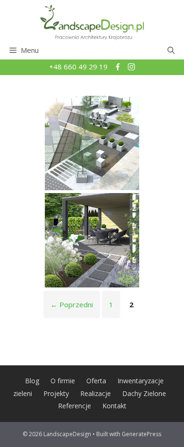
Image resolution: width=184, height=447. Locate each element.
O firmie (62, 380)
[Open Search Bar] (171, 50)
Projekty (56, 393)
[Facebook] (118, 67)
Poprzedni (71, 304)
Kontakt (114, 405)
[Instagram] (131, 67)
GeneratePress (141, 434)
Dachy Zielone (144, 393)
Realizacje (95, 393)
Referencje (74, 405)
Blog (32, 380)
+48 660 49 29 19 (79, 66)
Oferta (96, 380)
